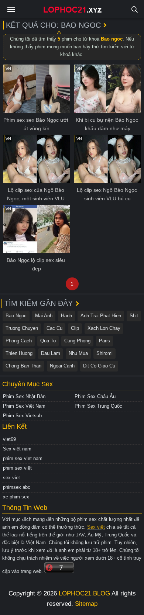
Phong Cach (19, 340)
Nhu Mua (78, 353)
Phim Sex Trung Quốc (98, 406)
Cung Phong (77, 340)
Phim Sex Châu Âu (95, 396)
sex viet (11, 477)
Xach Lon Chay (104, 328)
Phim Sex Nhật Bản (24, 396)
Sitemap (86, 603)
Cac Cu (54, 328)
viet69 (9, 439)
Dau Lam (50, 353)
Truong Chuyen (22, 328)
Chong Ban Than (23, 366)
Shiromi (104, 353)
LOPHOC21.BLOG (84, 593)
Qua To (48, 340)
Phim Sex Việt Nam (24, 406)
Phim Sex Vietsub (22, 415)
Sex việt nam (17, 449)
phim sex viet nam (22, 458)
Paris (104, 340)
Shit (134, 315)
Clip (75, 328)
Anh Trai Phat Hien (100, 315)
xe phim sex (16, 497)
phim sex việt (17, 468)
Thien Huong (19, 353)
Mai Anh (43, 315)
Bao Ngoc (16, 315)
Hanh (66, 315)
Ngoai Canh (62, 366)
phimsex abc (16, 487)
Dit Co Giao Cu (99, 366)
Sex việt (96, 527)
